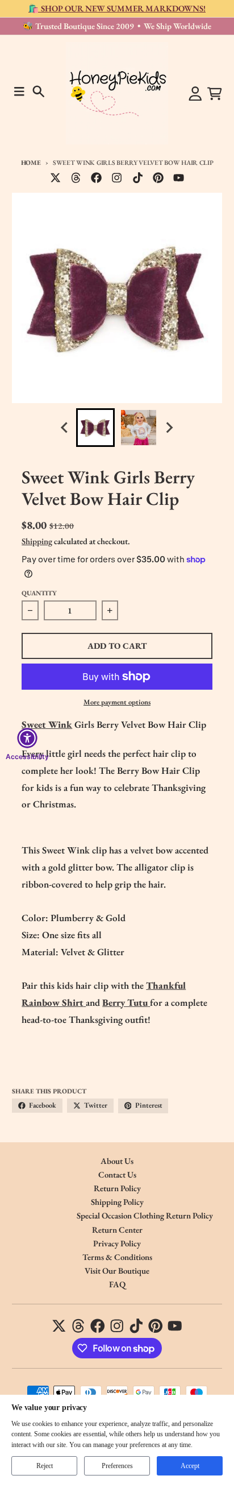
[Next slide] (169, 428)
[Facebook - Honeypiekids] (97, 178)
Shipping (37, 541)
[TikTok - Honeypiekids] (137, 178)
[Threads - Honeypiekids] (76, 178)
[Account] (195, 93)
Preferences (117, 1466)
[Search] (38, 91)
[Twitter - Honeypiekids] (56, 178)
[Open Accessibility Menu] (27, 738)
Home (31, 162)
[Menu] (19, 91)
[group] (95, 427)
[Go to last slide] (65, 428)
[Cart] (214, 93)
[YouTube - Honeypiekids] (179, 178)
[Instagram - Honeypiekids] (117, 178)
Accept (190, 1466)
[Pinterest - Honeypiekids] (158, 178)
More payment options (117, 702)
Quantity (39, 592)
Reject (44, 1466)
